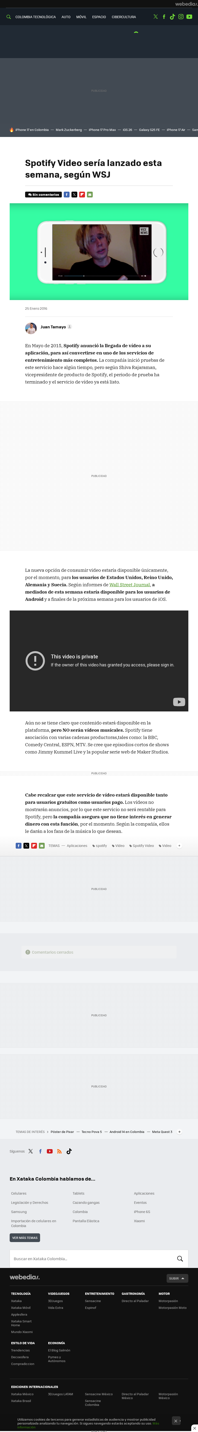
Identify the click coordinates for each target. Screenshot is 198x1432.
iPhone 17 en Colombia (32, 129)
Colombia (80, 1211)
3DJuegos (55, 1300)
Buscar (180, 1258)
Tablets (79, 1193)
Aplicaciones (77, 845)
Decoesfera (20, 1357)
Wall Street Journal (129, 585)
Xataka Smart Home (21, 1323)
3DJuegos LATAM (60, 1394)
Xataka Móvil (20, 1307)
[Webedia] (186, 4)
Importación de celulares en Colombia (33, 1223)
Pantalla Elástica (86, 1220)
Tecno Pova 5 (92, 1131)
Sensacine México (99, 1394)
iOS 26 (127, 129)
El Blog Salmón (59, 1350)
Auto (66, 16)
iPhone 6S (142, 1211)
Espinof (90, 1307)
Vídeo (119, 845)
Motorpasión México (168, 1396)
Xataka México (22, 1394)
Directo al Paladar (135, 1300)
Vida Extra (55, 1307)
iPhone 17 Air (176, 129)
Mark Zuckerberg (69, 129)
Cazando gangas (86, 1202)
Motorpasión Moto (173, 1307)
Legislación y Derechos (29, 1202)
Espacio (99, 16)
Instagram (181, 17)
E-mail (90, 194)
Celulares (19, 1193)
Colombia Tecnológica (35, 16)
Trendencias (20, 1350)
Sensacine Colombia (93, 1402)
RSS (59, 1150)
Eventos (140, 1202)
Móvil (81, 16)
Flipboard (82, 194)
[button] (55, 327)
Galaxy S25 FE (149, 129)
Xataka (16, 1300)
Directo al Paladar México (135, 1396)
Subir (174, 1278)
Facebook (164, 17)
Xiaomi (139, 1220)
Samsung (19, 1211)
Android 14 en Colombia (127, 1131)
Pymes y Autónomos (56, 1359)
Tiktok (172, 17)
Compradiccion (22, 1363)
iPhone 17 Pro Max (102, 129)
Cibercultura (124, 16)
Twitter (155, 17)
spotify (101, 845)
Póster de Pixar (63, 1131)
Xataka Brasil (21, 1400)
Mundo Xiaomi (22, 1331)
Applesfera (19, 1314)
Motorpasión (168, 1300)
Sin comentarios (46, 194)
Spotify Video (143, 845)
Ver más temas (24, 1237)
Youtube (189, 17)
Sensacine (93, 1300)
